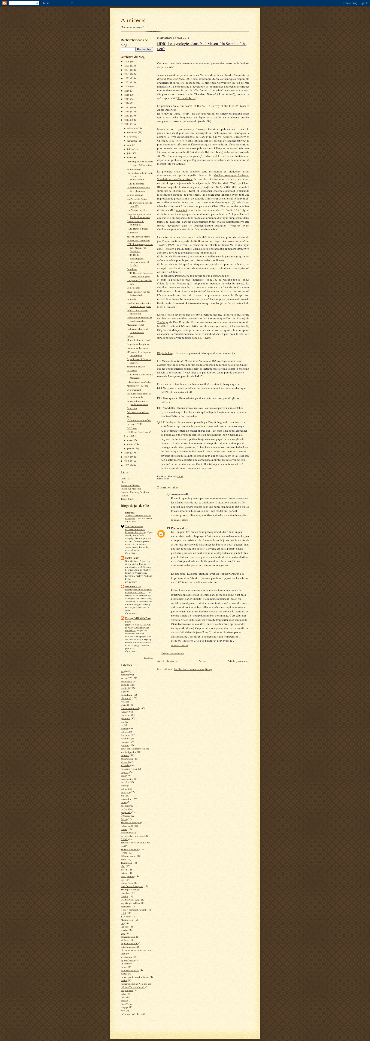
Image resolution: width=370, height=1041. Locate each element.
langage (124, 1007)
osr (122, 923)
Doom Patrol (127, 882)
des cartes (125, 735)
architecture (126, 956)
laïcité (124, 704)
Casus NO (125, 478)
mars (130, 440)
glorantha (125, 718)
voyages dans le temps (132, 835)
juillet (130, 149)
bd (122, 725)
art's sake (125, 765)
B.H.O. (124, 839)
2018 (127, 94)
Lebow (130, 336)
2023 (127, 74)
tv (122, 701)
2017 (127, 99)
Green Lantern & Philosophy (135, 223)
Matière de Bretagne (131, 822)
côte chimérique (129, 946)
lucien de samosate (130, 970)
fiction (124, 872)
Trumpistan (126, 862)
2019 (127, 90)
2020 (127, 86)
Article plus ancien (238, 661)
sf (121, 691)
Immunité (131, 299)
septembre (132, 140)
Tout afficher (148, 658)
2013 (127, 115)
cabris (124, 802)
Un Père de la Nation (137, 198)
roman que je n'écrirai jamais (135, 977)
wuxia (124, 929)
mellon (124, 809)
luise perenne (127, 876)
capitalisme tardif (129, 943)
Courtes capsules (135, 194)
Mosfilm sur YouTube (137, 385)
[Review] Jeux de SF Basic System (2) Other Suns (140, 163)
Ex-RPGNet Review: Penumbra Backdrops (135, 531)
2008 (127, 460)
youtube (125, 745)
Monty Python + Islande (139, 339)
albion (124, 869)
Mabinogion (127, 919)
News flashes (131, 560)
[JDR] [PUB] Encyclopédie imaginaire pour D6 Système (138, 260)
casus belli (126, 778)
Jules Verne (126, 1003)
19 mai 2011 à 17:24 (179, 645)
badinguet (126, 714)
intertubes (125, 738)
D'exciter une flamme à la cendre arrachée (139, 319)
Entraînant (132, 269)
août (129, 145)
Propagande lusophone (138, 344)
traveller (125, 782)
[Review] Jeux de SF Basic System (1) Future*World (140, 176)
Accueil (202, 661)
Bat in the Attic (133, 586)
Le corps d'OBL (134, 424)
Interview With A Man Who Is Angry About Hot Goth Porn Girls (138, 627)
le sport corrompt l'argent (133, 909)
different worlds (128, 856)
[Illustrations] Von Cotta (139, 381)
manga (124, 973)
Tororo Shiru (127, 498)
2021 (127, 82)
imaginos (129, 512)
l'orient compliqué (130, 708)
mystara (124, 772)
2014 (127, 111)
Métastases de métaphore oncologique (139, 353)
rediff (123, 913)
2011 (127, 123)
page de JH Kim (201, 338)
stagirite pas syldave (130, 903)
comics (124, 674)
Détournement (134, 389)
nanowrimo (126, 799)
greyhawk (126, 812)
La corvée (132, 370)
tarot (123, 879)
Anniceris (133, 20)
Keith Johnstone (203, 241)
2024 (127, 69)
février (130, 444)
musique (125, 741)
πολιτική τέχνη (129, 768)
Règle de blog (165, 353)
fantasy (124, 711)
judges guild (127, 825)
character (125, 906)
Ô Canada (125, 815)
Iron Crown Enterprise (132, 886)
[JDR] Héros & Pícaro (137, 228)
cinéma (124, 728)
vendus (124, 926)
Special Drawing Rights (138, 236)
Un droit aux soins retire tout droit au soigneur (139, 304)
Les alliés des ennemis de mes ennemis (139, 395)
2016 (127, 103)
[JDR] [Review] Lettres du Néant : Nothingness (140, 274)
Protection (132, 408)
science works (127, 832)
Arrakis (124, 896)
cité (122, 795)
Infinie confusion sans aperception (137, 311)
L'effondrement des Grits (139, 420)
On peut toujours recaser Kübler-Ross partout (139, 215)
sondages (125, 792)
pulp (123, 1010)
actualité (125, 684)
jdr (122, 671)
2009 (127, 456)
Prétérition (132, 428)
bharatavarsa (127, 758)
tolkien (124, 788)
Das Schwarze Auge (130, 899)
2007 (127, 465)
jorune (124, 852)
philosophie (126, 681)
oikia (123, 775)
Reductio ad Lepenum (138, 347)
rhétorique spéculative (132, 1013)
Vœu (129, 416)
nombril (125, 688)
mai (129, 157)
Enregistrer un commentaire (172, 653)
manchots (125, 892)
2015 (127, 107)
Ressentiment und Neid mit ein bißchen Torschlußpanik (136, 985)
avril (129, 435)
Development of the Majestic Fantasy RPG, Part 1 (138, 591)
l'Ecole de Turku (186, 98)
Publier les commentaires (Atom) (193, 669)
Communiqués (134, 168)
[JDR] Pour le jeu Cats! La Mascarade (140, 376)
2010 (127, 452)
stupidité (125, 755)
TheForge (162, 322)
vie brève (125, 939)
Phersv (175, 528)
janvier (131, 448)
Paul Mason (208, 113)
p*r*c (124, 1000)
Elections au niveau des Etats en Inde (138, 293)
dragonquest (127, 990)
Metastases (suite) (135, 324)
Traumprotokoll (128, 889)
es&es (124, 997)
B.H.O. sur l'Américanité (139, 432)
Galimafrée (132, 232)
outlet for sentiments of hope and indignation (135, 750)
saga (123, 933)
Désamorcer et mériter (138, 412)
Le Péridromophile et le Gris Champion (138, 189)
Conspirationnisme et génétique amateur (137, 402)
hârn (123, 866)
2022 (127, 78)
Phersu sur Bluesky (130, 485)
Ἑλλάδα (125, 916)
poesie (124, 829)
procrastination (128, 936)
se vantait (181, 210)
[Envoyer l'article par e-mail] (185, 476)
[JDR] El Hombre (135, 183)
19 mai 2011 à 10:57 (179, 519)
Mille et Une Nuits (130, 849)
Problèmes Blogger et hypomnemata (137, 330)
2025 (127, 65)
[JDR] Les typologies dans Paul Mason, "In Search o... (140, 247)
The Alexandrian (134, 526)
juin (129, 153)
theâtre (124, 980)
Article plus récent (167, 661)
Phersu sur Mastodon (131, 488)
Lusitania (125, 963)
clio (122, 721)
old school (126, 698)
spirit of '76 (126, 678)
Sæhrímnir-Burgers (136, 366)
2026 (127, 61)
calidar (124, 966)
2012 (127, 119)
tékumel (125, 762)
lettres (124, 785)
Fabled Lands (132, 558)
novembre (132, 132)
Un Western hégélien (137, 210)
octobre (131, 136)
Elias (123, 481)
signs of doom (128, 960)
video (123, 993)
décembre (132, 128)
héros (123, 859)
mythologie (126, 694)
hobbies (124, 731)
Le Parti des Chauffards (138, 240)
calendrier (126, 805)
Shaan (124, 819)
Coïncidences (133, 287)
